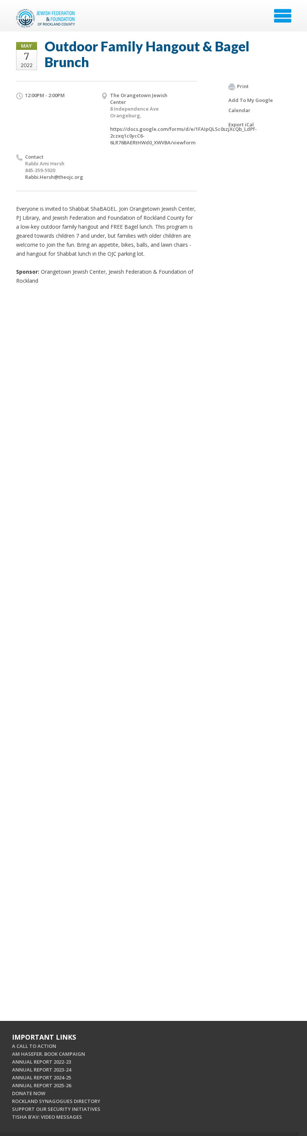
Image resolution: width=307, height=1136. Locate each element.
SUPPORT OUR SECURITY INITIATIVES (56, 1109)
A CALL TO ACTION (34, 1046)
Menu (282, 15)
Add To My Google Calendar (250, 105)
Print (243, 86)
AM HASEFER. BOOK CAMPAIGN (48, 1054)
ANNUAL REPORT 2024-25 (41, 1077)
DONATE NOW (28, 1093)
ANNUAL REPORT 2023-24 (41, 1069)
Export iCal (241, 124)
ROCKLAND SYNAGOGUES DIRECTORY (56, 1101)
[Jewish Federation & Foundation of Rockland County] (46, 18)
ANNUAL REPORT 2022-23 (41, 1061)
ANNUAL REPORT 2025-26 (41, 1085)
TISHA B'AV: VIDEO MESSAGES (47, 1117)
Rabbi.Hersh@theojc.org (54, 177)
